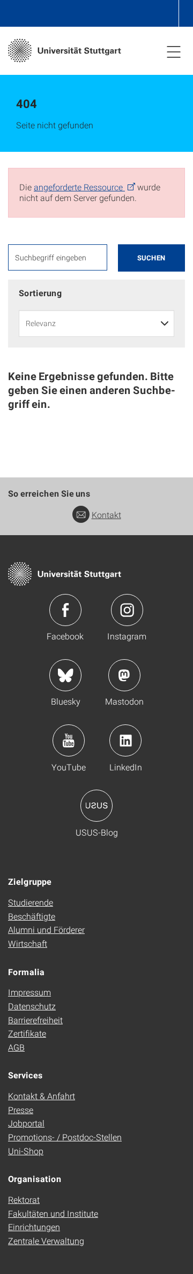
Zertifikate (27, 1033)
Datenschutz (32, 1006)
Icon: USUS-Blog (96, 806)
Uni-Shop (25, 1150)
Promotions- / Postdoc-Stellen (65, 1136)
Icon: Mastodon (124, 675)
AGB (16, 1047)
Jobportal (26, 1123)
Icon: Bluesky (65, 675)
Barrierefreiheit (35, 1019)
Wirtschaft (27, 943)
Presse (20, 1109)
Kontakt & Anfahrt (41, 1095)
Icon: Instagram (127, 610)
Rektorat (24, 1199)
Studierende (30, 902)
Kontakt (106, 514)
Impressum (29, 992)
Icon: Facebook (65, 610)
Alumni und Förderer (46, 929)
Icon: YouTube (69, 740)
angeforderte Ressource (79, 186)
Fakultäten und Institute (53, 1213)
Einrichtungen (34, 1226)
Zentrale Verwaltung (46, 1240)
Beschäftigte (31, 916)
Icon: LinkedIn (125, 740)
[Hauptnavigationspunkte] (173, 51)
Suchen (151, 257)
